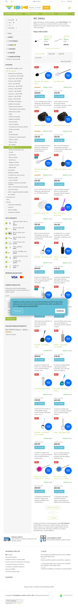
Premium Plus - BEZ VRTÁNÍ (15, 76)
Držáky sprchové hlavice (16, 107)
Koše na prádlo (13, 122)
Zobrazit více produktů (52, 48)
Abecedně (38, 58)
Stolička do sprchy (14, 165)
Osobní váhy (12, 155)
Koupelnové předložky (14, 205)
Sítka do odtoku (13, 140)
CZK (62, 1)
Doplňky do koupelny (14, 104)
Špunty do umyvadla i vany (16, 150)
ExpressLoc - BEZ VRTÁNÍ (15, 86)
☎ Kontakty (37, 1)
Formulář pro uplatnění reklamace (15, 567)
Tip (11, 25)
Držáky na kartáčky (14, 129)
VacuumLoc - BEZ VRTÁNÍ (15, 94)
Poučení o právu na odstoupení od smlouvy (17, 562)
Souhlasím (60, 311)
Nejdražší (61, 54)
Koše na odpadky (14, 124)
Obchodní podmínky (11, 557)
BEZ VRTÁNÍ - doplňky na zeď (14, 68)
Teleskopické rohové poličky (17, 109)
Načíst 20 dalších (53, 507)
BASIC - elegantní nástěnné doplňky (18, 192)
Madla (10, 132)
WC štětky (12, 147)
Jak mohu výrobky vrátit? (12, 572)
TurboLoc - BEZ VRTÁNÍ (14, 91)
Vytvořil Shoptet (68, 595)
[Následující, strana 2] (53, 513)
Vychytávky (11, 170)
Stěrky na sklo (13, 142)
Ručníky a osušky (13, 178)
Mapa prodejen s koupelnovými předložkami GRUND (39, 587)
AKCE (7, 200)
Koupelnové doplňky (14, 212)
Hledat (46, 7)
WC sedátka (12, 145)
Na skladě (13, 20)
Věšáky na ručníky (14, 162)
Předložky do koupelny (14, 101)
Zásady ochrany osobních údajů (28, 306)
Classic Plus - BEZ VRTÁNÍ (15, 79)
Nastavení (17, 311)
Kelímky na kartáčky (14, 119)
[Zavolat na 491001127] (8, 1)
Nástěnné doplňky (13, 173)
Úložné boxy (12, 160)
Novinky (8, 202)
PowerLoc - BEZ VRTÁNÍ (14, 89)
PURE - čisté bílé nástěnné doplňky (18, 187)
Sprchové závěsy (13, 189)
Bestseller (13, 28)
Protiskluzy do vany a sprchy (16, 175)
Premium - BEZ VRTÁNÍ (14, 81)
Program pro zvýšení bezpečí (17, 137)
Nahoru (54, 518)
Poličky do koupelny (14, 117)
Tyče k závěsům (13, 180)
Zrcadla (11, 152)
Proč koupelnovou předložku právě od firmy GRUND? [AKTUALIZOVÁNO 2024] (56, 555)
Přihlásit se (11, 319)
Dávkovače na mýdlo (14, 112)
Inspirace (11, 207)
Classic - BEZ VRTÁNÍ (14, 84)
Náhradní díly (12, 168)
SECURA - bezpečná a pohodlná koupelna (17, 183)
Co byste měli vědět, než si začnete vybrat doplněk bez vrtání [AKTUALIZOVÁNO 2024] (55, 564)
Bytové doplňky (12, 210)
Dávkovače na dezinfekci (15, 74)
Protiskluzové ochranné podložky (18, 127)
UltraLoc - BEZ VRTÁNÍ (14, 99)
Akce (11, 23)
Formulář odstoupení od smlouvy (14, 564)
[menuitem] (13, 13)
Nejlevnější (52, 54)
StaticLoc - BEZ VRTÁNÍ (14, 96)
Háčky (10, 114)
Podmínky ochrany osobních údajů (15, 560)
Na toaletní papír (13, 135)
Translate (19, 603)
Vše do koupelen (11, 71)
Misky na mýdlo (13, 157)
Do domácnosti (10, 197)
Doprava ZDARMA (10, 569)
